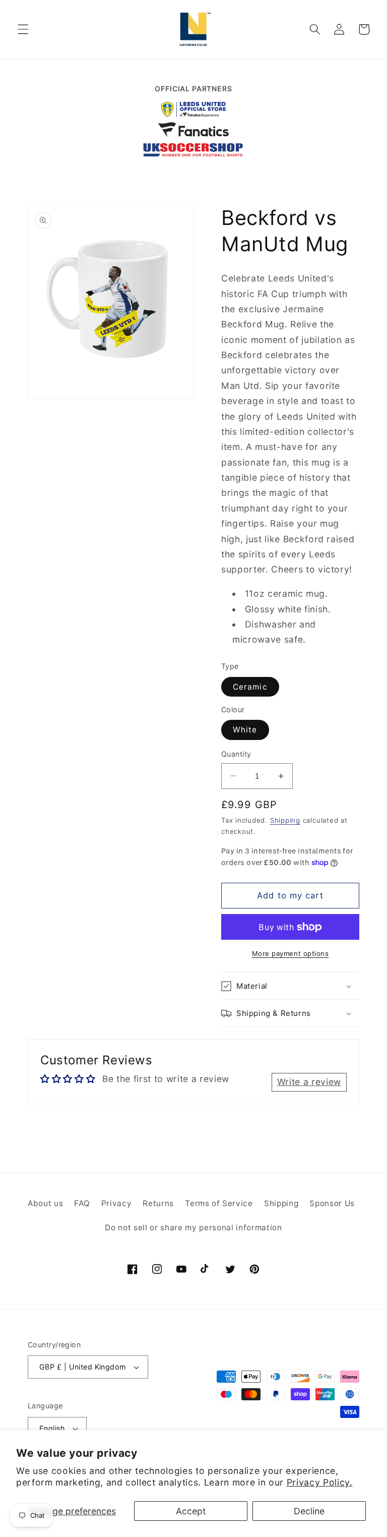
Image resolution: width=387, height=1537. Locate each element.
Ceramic (250, 687)
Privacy (116, 1203)
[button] (23, 29)
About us (45, 1203)
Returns (158, 1203)
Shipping (285, 820)
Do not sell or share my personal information (193, 1227)
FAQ (82, 1203)
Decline (309, 1511)
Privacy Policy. (320, 1482)
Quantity (236, 754)
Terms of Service (219, 1203)
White (245, 729)
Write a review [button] (309, 1081)
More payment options (290, 953)
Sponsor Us (332, 1203)
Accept (191, 1511)
